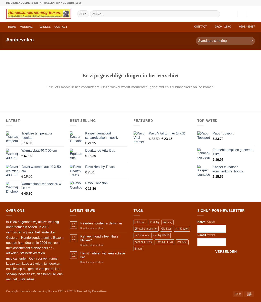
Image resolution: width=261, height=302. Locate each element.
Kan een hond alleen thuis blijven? (99, 238)
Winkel (45, 26)
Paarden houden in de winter (101, 223)
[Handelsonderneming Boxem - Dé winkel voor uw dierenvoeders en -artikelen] (38, 14)
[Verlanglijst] (232, 13)
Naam (206, 221)
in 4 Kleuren (182, 228)
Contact (60, 26)
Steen (138, 248)
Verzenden (226, 251)
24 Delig (167, 222)
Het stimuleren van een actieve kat (102, 255)
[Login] (243, 13)
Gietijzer (166, 228)
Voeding (26, 26)
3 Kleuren (140, 222)
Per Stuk (182, 241)
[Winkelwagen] (253, 13)
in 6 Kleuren (142, 235)
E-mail (206, 234)
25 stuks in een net (146, 228)
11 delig (154, 222)
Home (12, 26)
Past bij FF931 (164, 241)
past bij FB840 (143, 241)
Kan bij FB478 (161, 235)
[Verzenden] (216, 13)
